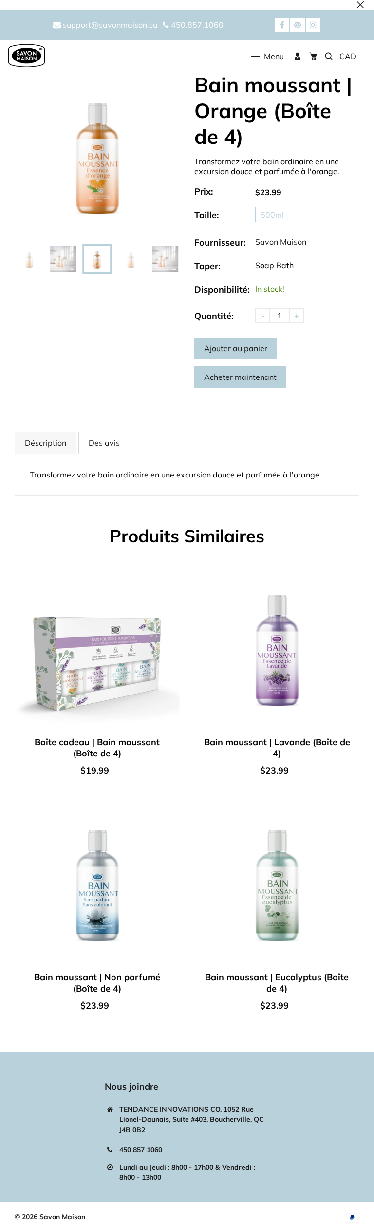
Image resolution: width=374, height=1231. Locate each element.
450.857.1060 (196, 25)
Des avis (104, 443)
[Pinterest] (297, 25)
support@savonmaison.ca (109, 25)
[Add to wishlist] (170, 658)
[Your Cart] (313, 56)
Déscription (45, 443)
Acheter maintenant (240, 377)
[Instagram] (313, 25)
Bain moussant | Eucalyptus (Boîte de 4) (277, 983)
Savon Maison (280, 242)
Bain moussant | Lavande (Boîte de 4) (277, 747)
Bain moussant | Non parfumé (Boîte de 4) (97, 983)
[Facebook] (282, 25)
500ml (272, 214)
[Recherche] (328, 56)
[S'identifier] (297, 56)
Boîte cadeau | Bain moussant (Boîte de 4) (97, 747)
